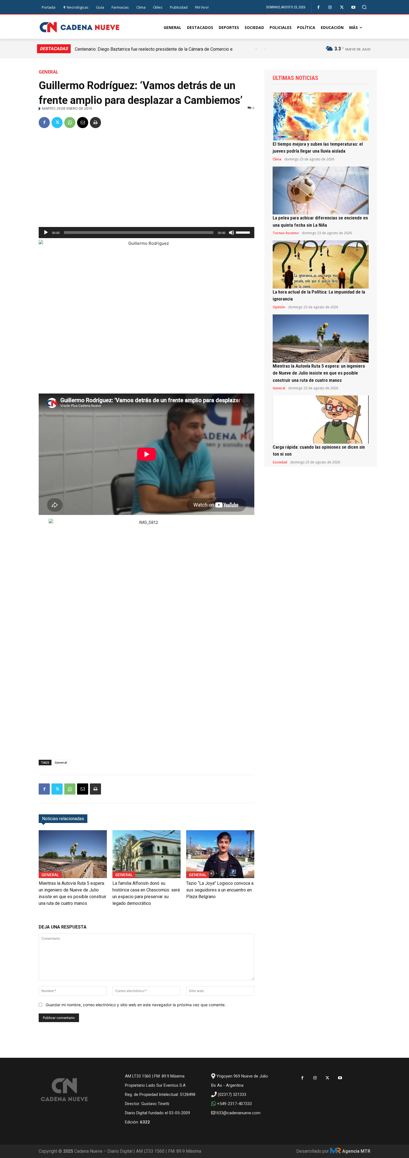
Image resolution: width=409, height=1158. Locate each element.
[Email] (82, 122)
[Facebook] (318, 7)
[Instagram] (330, 7)
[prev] (256, 48)
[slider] (244, 232)
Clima (277, 159)
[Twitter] (342, 7)
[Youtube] (353, 7)
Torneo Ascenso (286, 233)
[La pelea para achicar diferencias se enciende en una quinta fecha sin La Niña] (321, 191)
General (48, 72)
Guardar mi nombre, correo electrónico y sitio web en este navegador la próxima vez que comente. (136, 1004)
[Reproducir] (46, 232)
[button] (364, 7)
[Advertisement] (146, 175)
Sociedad (280, 462)
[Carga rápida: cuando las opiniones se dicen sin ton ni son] (321, 419)
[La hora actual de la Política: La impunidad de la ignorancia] (321, 264)
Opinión (279, 307)
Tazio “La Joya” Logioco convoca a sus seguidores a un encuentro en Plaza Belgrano (219, 890)
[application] (146, 232)
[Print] (95, 122)
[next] (265, 48)
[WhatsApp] (69, 122)
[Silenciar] (231, 232)
